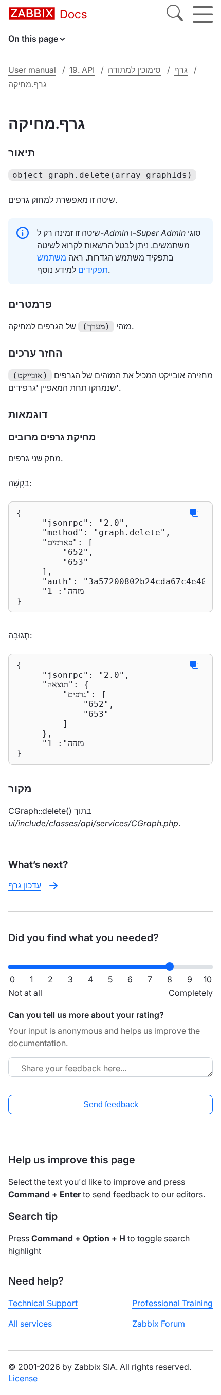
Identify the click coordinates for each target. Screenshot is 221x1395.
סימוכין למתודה (134, 70)
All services (30, 1323)
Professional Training (172, 1303)
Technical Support (43, 1303)
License (23, 1378)
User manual (32, 70)
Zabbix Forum (158, 1323)
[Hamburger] (203, 14)
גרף (181, 70)
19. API (82, 70)
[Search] (175, 14)
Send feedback (110, 1104)
